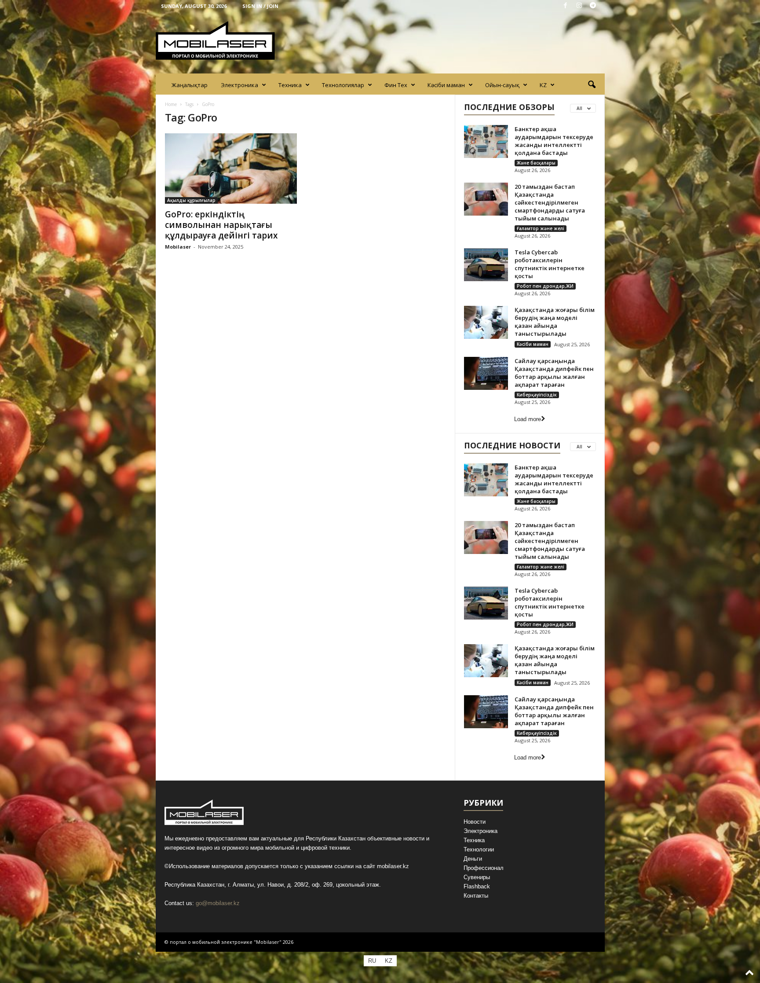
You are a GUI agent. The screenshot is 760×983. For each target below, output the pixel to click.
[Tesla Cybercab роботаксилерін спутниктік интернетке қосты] (486, 264)
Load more (527, 419)
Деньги (473, 858)
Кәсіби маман (446, 85)
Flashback (477, 886)
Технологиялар (343, 85)
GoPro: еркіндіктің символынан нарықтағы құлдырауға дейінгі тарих (221, 225)
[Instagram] (579, 6)
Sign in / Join (260, 6)
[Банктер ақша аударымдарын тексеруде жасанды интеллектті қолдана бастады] (486, 141)
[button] (591, 85)
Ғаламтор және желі (540, 228)
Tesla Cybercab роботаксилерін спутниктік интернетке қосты (550, 264)
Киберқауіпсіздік (537, 395)
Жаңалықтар (190, 85)
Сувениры (477, 877)
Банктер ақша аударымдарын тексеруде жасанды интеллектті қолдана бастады (554, 141)
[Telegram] (593, 6)
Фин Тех (395, 85)
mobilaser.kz (393, 866)
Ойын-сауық (502, 85)
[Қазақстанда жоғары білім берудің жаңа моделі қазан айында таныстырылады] (486, 322)
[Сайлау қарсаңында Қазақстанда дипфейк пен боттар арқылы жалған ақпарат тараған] (486, 373)
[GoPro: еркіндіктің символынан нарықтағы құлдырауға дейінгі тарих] (231, 168)
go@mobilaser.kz (218, 903)
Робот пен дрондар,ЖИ (545, 286)
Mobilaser (178, 246)
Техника (290, 85)
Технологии (479, 849)
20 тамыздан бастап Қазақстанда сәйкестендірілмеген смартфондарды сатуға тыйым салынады (550, 202)
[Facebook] (565, 6)
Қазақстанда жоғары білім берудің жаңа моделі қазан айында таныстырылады (555, 321)
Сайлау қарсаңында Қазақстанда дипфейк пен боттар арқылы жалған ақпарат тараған (554, 373)
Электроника (239, 85)
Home (171, 104)
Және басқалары (536, 163)
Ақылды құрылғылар (191, 200)
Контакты (476, 895)
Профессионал (484, 868)
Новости (475, 821)
